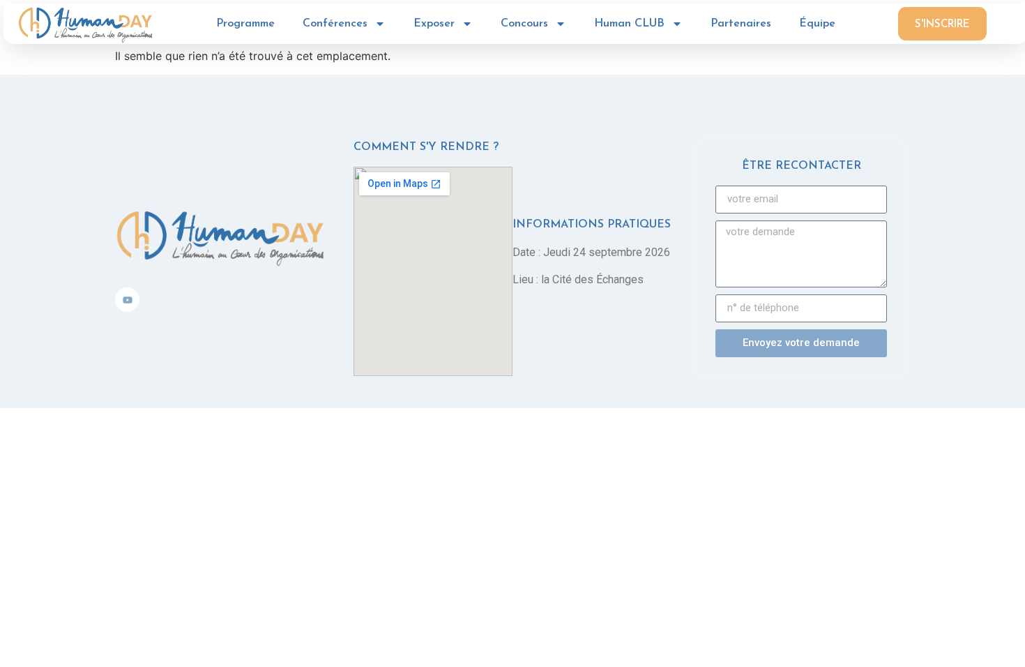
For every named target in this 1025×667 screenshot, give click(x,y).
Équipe (817, 23)
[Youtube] (127, 299)
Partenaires (741, 23)
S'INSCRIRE (942, 25)
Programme (245, 23)
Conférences (335, 23)
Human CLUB (629, 23)
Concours (524, 23)
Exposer (434, 23)
